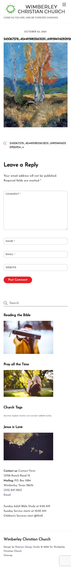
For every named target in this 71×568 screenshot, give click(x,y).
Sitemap (8, 555)
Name (10, 241)
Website (11, 267)
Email (10, 254)
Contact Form (26, 470)
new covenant (32, 416)
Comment (13, 194)
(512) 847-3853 (13, 490)
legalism (15, 416)
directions (7, 416)
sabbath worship (45, 416)
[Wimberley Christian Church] (35, 13)
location (23, 416)
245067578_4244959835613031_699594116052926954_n (38, 145)
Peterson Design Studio (27, 547)
